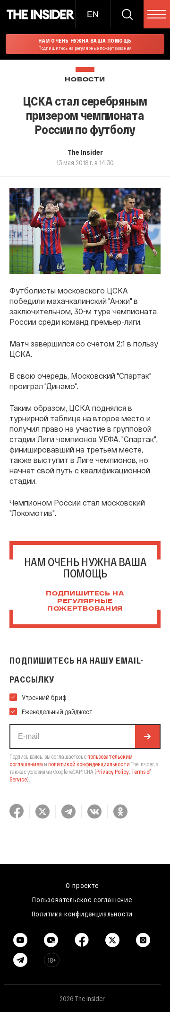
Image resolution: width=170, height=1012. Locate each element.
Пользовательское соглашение (82, 899)
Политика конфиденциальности (82, 913)
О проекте (82, 885)
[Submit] (147, 736)
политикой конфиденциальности (89, 764)
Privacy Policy (112, 771)
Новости (85, 79)
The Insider (85, 152)
